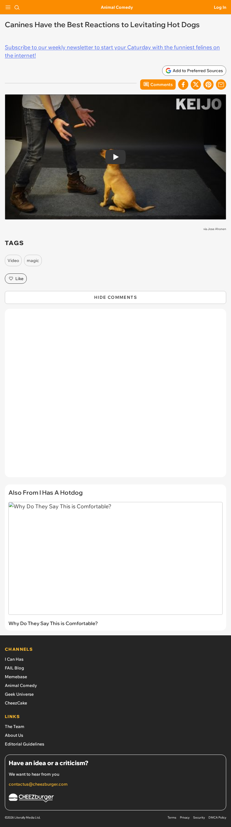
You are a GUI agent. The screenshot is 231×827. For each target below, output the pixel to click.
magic (33, 260)
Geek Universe (19, 694)
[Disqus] (115, 396)
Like (19, 278)
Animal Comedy (117, 7)
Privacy (184, 817)
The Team (14, 726)
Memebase (16, 676)
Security (199, 817)
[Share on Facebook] (183, 84)
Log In (220, 7)
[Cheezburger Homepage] (115, 798)
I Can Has (14, 659)
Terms (172, 817)
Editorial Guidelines (24, 744)
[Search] (17, 7)
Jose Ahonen (217, 229)
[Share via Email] (221, 84)
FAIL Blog (14, 668)
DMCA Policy (217, 817)
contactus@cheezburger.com (38, 784)
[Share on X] (196, 84)
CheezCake (16, 703)
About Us (14, 735)
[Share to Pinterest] (208, 84)
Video (13, 260)
